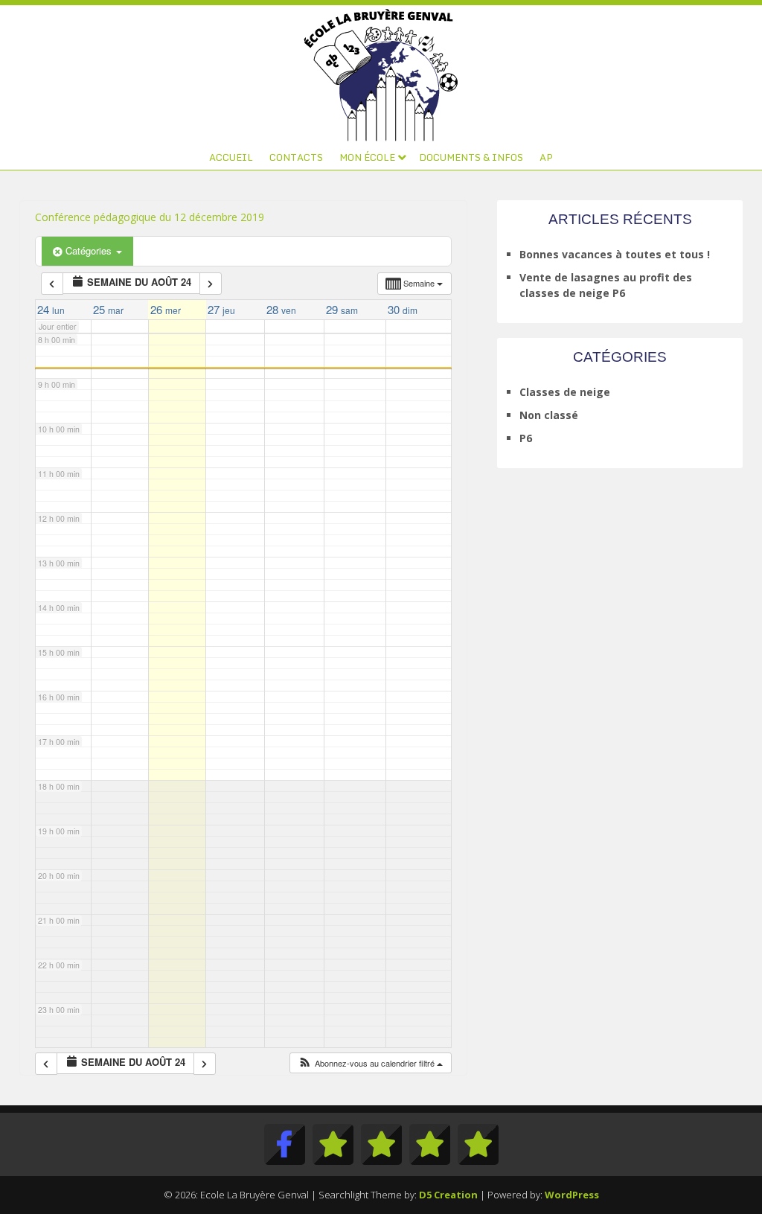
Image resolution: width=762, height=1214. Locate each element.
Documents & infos (471, 157)
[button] (370, 1063)
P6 (525, 438)
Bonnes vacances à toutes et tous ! (614, 254)
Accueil (231, 157)
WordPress (572, 1194)
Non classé (548, 415)
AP (546, 157)
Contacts (296, 157)
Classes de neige (564, 392)
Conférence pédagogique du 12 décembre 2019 (149, 217)
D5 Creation (448, 1194)
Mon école (367, 157)
